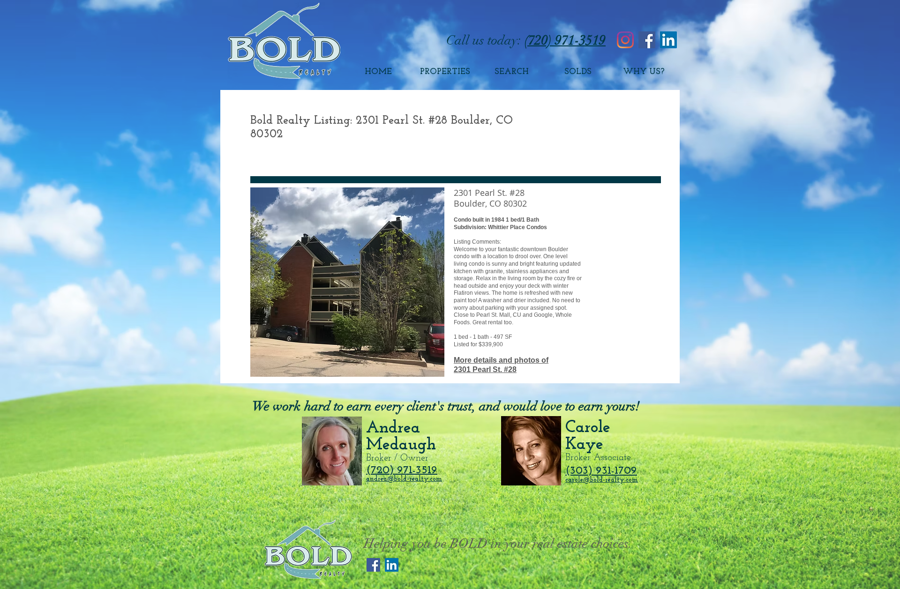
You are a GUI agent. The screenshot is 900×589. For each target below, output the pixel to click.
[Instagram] (625, 39)
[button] (347, 282)
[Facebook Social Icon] (646, 39)
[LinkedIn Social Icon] (668, 39)
